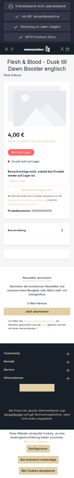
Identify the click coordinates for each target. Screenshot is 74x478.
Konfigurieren (38, 448)
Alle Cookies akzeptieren (38, 470)
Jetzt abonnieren (37, 311)
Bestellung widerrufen (37, 387)
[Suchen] (11, 49)
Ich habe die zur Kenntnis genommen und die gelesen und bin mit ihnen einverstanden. (37, 325)
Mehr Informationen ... (37, 441)
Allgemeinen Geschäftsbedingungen (27, 200)
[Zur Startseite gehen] (37, 49)
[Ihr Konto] (62, 49)
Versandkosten (13, 414)
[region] (37, 26)
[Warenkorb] (67, 49)
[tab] (36, 231)
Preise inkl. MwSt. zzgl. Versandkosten (32, 140)
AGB (44, 324)
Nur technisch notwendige (38, 459)
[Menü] (6, 49)
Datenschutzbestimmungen (22, 204)
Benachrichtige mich (37, 190)
